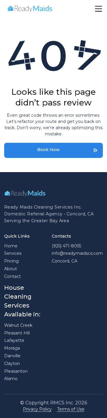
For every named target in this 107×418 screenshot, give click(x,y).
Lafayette (14, 340)
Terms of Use (70, 409)
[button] (98, 8)
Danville (12, 355)
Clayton (12, 363)
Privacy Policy (37, 409)
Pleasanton (16, 371)
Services (12, 253)
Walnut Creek (18, 325)
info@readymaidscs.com (77, 253)
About (10, 268)
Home (11, 246)
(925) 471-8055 (66, 246)
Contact (12, 276)
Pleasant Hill (17, 333)
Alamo (11, 378)
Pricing (11, 261)
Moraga (12, 348)
